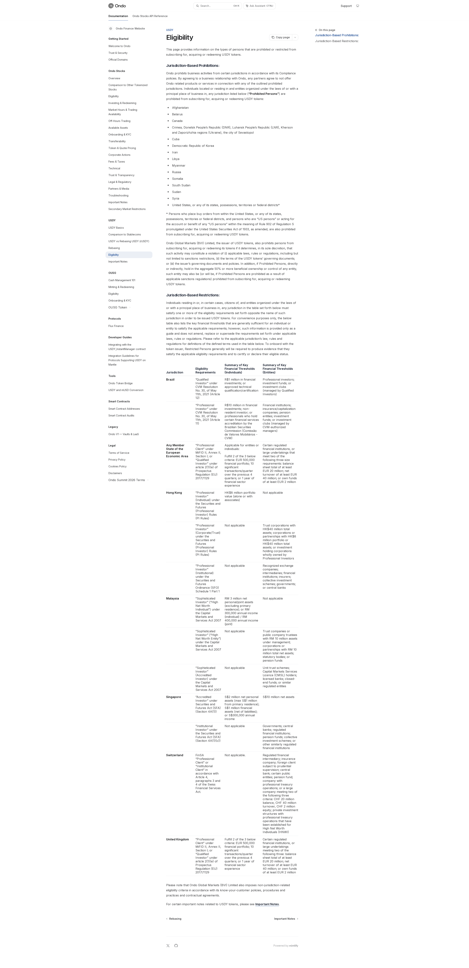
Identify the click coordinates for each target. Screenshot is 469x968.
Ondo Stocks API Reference (150, 16)
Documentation (118, 16)
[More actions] (295, 37)
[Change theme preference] (358, 6)
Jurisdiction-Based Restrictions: (337, 41)
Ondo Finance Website (130, 28)
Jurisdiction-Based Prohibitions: (337, 35)
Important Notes (267, 904)
